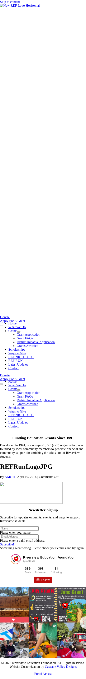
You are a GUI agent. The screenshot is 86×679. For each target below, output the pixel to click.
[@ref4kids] (15, 559)
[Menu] (1, 325)
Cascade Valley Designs (61, 666)
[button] (7, 544)
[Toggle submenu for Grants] (18, 332)
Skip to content (10, 2)
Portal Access (43, 673)
